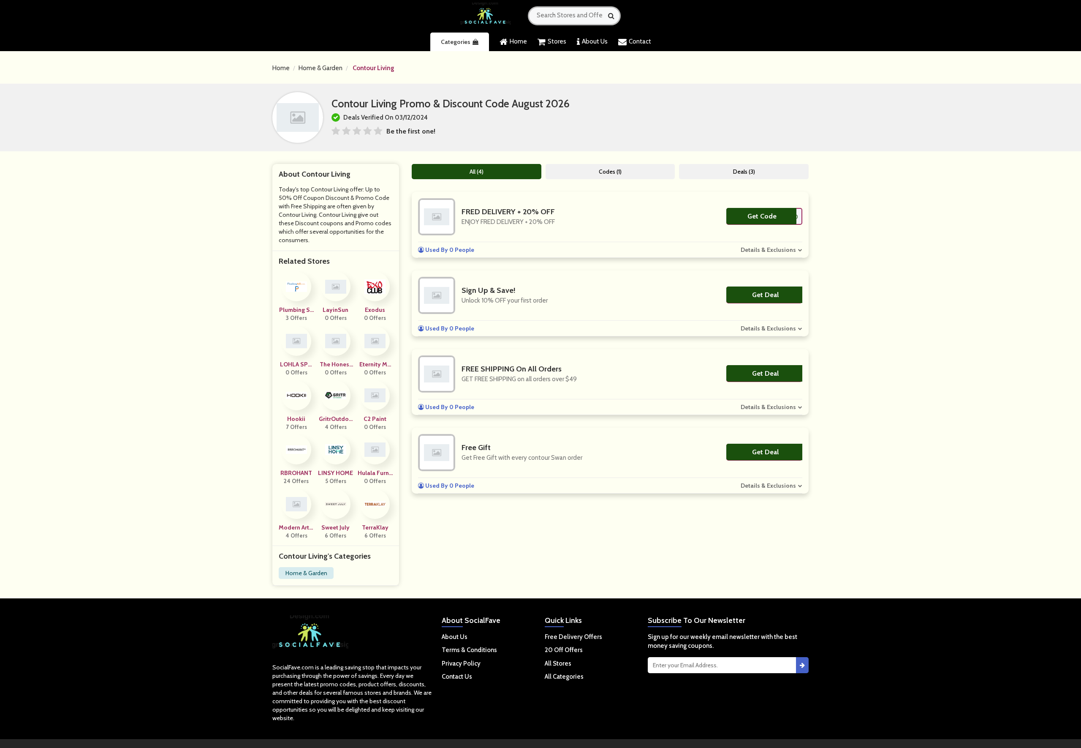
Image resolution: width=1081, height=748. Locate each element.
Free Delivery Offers (573, 637)
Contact (640, 41)
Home (518, 41)
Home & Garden (320, 68)
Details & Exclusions (768, 250)
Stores (557, 41)
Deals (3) (744, 171)
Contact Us (457, 676)
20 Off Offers (564, 650)
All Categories (564, 676)
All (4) (476, 171)
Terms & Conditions (469, 650)
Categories (455, 42)
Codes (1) (610, 171)
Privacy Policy (461, 663)
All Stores (558, 663)
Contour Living (373, 68)
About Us (595, 41)
